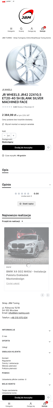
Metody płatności (9, 366)
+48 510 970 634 (18, 317)
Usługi (4, 347)
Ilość (4, 131)
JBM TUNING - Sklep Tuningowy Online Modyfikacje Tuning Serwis (26, 38)
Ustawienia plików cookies (13, 379)
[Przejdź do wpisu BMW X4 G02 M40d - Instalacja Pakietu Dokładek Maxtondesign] (26, 245)
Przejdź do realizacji (11, 221)
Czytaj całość (13, 283)
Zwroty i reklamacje (10, 363)
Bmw (8, 267)
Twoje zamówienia (9, 390)
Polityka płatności (9, 368)
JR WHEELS (7, 89)
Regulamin (6, 361)
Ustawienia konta (9, 393)
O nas (4, 336)
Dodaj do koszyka (23, 147)
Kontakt (5, 358)
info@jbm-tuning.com (18, 313)
